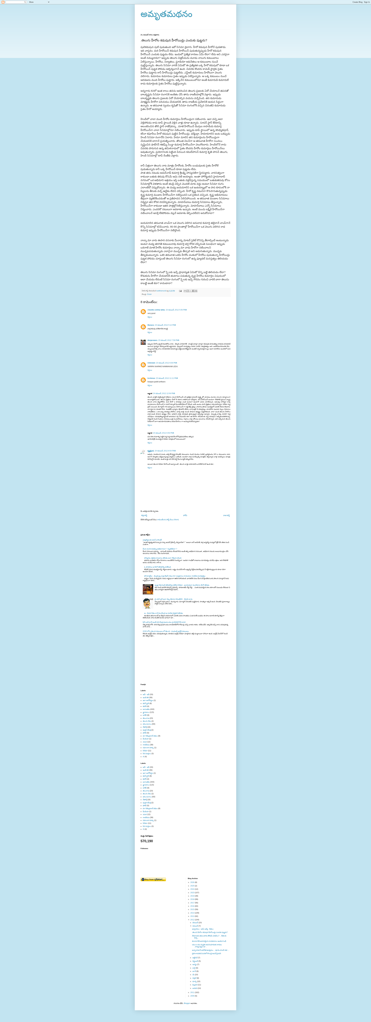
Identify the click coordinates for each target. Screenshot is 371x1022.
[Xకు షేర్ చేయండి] (190, 290)
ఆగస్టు (194, 964)
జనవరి (195, 988)
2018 (192, 899)
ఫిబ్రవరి (195, 985)
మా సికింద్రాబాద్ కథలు (150, 736)
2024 (192, 889)
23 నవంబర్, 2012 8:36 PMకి (166, 363)
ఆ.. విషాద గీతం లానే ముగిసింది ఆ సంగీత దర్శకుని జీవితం (163, 613)
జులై (194, 968)
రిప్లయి (150, 317)
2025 (192, 886)
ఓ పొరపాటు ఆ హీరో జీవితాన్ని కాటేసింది (157, 567)
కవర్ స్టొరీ (146, 703)
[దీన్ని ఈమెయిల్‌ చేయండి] (185, 290)
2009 (192, 996)
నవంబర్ (195, 926)
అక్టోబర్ (195, 958)
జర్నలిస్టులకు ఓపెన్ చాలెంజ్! (152, 540)
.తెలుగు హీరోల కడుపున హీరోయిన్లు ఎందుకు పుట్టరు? (210, 932)
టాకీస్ (145, 715)
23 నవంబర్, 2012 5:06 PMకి (176, 310)
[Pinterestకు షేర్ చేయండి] (196, 290)
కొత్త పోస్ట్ (144, 515)
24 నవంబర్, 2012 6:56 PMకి (163, 433)
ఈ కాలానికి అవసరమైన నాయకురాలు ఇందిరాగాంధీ (209, 941)
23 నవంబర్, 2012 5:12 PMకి (165, 325)
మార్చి (194, 981)
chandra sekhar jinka (156, 310)
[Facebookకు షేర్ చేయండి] (193, 290)
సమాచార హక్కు (148, 748)
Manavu (151, 325)
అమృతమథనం (166, 14)
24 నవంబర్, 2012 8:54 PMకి (165, 451)
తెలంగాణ (146, 718)
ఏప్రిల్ (194, 978)
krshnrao (151, 378)
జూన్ (194, 971)
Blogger (187, 1003)
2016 (192, 906)
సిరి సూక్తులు (147, 754)
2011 (192, 992)
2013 (192, 916)
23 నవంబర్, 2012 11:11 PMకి (167, 378)
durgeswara (152, 340)
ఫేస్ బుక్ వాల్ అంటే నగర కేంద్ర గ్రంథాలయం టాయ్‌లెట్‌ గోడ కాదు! (164, 622)
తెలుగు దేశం (147, 721)
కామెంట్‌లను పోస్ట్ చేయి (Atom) (168, 520)
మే (193, 975)
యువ (145, 742)
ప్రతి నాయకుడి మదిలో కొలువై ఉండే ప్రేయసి (206, 953)
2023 (192, 893)
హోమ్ (185, 515)
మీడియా (146, 739)
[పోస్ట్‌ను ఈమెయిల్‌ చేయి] (180, 291)
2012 (192, 920)
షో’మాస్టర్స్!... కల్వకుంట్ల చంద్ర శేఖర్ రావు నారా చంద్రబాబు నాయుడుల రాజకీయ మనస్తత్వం (174, 576)
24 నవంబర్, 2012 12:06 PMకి (164, 393)
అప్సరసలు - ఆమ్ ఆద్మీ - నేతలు (202, 929)
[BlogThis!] (187, 290)
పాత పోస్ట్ (226, 515)
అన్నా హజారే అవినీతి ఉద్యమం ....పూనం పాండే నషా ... (210, 950)
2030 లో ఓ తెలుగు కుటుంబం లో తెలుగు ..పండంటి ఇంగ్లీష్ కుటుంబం (166, 631)
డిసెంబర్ (195, 923)
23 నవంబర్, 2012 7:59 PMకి (168, 340)
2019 (192, 896)
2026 (192, 882)
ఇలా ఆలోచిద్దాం (148, 700)
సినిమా (149, 294)
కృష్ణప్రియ (151, 451)
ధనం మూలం (147, 724)
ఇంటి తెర (146, 697)
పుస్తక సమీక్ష (147, 730)
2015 (192, 909)
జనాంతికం (146, 709)
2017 (192, 903)
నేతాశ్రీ (145, 727)
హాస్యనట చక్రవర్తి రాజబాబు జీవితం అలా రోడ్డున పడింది (162, 558)
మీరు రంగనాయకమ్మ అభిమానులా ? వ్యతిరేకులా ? (160, 549)
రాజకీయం (146, 745)
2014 (192, 913)
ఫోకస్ (145, 733)
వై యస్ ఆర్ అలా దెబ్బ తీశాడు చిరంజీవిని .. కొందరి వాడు (173, 599)
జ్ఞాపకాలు (146, 712)
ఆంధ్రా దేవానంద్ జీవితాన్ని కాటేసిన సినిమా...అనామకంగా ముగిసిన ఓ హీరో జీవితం (182, 585)
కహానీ (145, 706)
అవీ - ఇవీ (146, 694)
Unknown (151, 363)
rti (143, 757)
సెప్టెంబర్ (195, 961)
